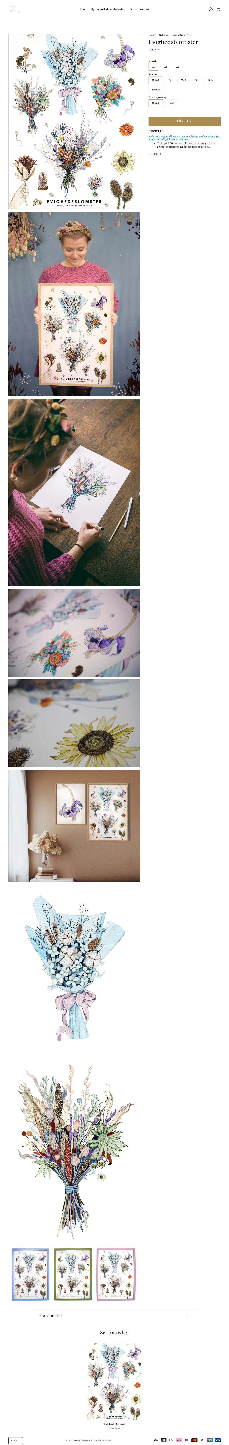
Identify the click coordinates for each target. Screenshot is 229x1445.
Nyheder (163, 35)
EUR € (14, 1440)
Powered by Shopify (103, 1440)
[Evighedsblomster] (114, 1381)
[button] (83, 9)
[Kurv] (218, 9)
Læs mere (155, 154)
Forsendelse (50, 1316)
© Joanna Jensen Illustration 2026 (79, 1440)
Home (152, 35)
